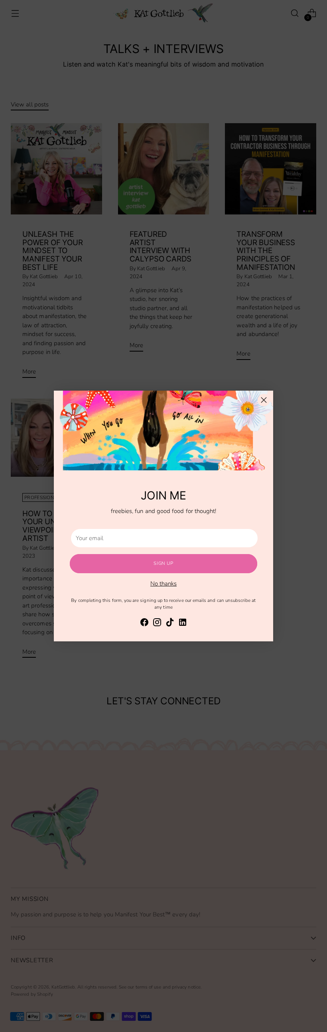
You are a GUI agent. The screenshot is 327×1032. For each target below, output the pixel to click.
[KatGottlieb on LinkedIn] (182, 623)
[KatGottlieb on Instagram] (157, 623)
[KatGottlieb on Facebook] (144, 623)
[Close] (264, 400)
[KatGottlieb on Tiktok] (170, 623)
